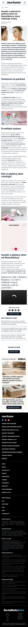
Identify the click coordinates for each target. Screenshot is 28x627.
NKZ (8, 616)
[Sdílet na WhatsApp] (18, 310)
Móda (3, 464)
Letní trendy (17, 524)
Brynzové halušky (5, 548)
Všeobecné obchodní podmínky (12, 452)
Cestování (11, 522)
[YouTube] (9, 420)
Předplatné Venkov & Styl (10, 430)
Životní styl (6, 470)
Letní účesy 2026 (8, 535)
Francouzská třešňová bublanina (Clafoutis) (11, 542)
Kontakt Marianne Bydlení (10, 436)
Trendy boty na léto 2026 (13, 533)
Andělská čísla (5, 522)
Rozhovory (5, 476)
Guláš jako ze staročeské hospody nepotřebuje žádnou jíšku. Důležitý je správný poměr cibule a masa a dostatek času (13, 598)
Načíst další (14, 351)
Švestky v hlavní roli (16, 540)
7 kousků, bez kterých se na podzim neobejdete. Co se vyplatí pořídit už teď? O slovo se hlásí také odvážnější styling (13, 572)
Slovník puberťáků (13, 521)
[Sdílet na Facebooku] (9, 310)
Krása (6, 7)
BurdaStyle (20, 616)
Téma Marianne (7, 489)
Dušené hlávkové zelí (6, 540)
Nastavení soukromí (8, 449)
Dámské (20, 615)
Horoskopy (5, 483)
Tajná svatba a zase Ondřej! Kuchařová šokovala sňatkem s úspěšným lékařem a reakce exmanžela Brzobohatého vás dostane (14, 593)
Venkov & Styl (6, 492)
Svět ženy (5, 504)
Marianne (20, 613)
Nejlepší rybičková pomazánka (8, 546)
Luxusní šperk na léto (17, 535)
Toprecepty (6, 513)
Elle (3, 501)
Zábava (4, 473)
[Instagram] (6, 420)
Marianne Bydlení (13, 407)
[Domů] (14, 2)
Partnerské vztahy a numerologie (9, 532)
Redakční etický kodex (9, 442)
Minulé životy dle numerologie (17, 531)
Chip (3, 507)
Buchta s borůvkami (15, 548)
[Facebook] (3, 420)
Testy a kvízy (20, 521)
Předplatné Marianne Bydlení (12, 426)
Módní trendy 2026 (10, 524)
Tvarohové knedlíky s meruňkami (9, 545)
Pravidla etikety (5, 521)
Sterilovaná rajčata (18, 543)
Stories (4, 480)
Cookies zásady (7, 455)
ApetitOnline (6, 498)
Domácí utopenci (19, 546)
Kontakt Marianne (8, 433)
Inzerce (4, 458)
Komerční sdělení (6, 22)
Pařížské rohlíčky (20, 545)
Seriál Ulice (19, 532)
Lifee (3, 510)
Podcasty (5, 486)
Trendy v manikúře (5, 531)
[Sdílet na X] (12, 310)
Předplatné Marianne (9, 423)
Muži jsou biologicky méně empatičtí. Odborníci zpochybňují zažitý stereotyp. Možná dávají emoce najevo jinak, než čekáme (14, 557)
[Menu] (3, 2)
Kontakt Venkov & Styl (9, 439)
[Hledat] (24, 2)
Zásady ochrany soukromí (10, 446)
